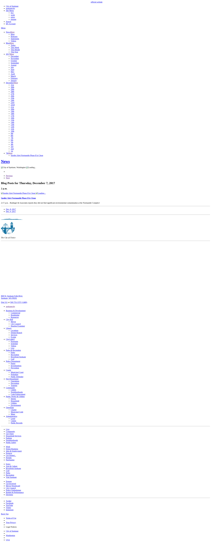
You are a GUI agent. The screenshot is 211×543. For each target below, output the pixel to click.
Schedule (14, 344)
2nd (12, 149)
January (14, 81)
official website (96, 2)
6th (12, 140)
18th (12, 114)
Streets (13, 399)
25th (12, 98)
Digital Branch (16, 333)
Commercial (15, 313)
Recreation (15, 355)
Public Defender (17, 377)
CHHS (13, 390)
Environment (16, 405)
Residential (15, 315)
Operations (15, 381)
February (14, 78)
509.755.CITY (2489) (18, 302)
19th (12, 111)
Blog (13, 34)
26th (12, 96)
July (12, 67)
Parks (13, 352)
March (13, 76)
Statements (15, 39)
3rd (12, 147)
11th (12, 129)
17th (12, 116)
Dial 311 (4, 302)
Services (14, 335)
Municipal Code (17, 412)
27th (12, 94)
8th (12, 136)
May (12, 72)
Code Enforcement (18, 394)
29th (12, 89)
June (12, 70)
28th (12, 92)
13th (12, 125)
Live (12, 348)
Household (15, 401)
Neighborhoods (17, 392)
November (15, 58)
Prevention (15, 368)
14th (12, 122)
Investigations (16, 366)
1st (12, 151)
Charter (13, 410)
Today (13, 45)
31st (12, 85)
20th (12, 109)
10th (12, 131)
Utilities (14, 403)
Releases (14, 36)
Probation (14, 374)
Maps (13, 414)
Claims (13, 421)
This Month (15, 50)
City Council (16, 324)
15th (12, 120)
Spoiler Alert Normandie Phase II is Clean (27, 155)
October (14, 61)
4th (12, 144)
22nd (13, 105)
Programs (14, 341)
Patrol (13, 363)
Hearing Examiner (18, 326)
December (15, 56)
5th (12, 142)
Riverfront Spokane (18, 357)
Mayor (13, 322)
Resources (15, 317)
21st (12, 107)
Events (13, 337)
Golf (12, 359)
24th (12, 100)
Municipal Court (17, 372)
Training (14, 385)
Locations (14, 330)
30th (12, 87)
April (13, 74)
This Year (14, 52)
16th (12, 118)
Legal (13, 418)
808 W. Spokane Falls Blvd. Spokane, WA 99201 (12, 297)
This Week (15, 47)
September (15, 63)
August (13, 65)
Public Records (16, 423)
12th (12, 127)
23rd (12, 103)
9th (12, 133)
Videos (13, 41)
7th (12, 138)
